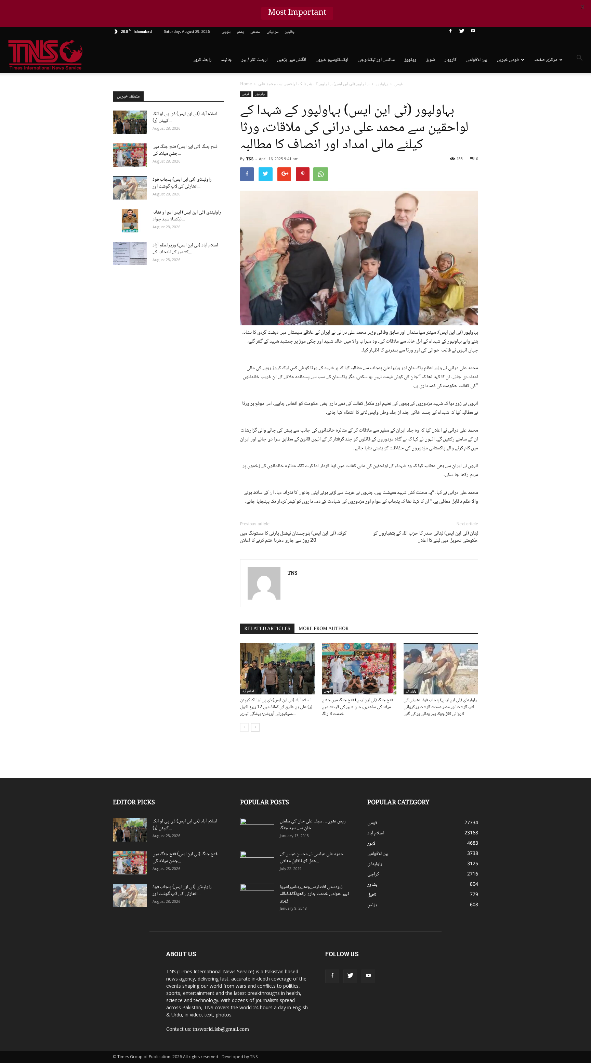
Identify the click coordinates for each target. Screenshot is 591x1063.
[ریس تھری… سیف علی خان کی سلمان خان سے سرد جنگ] (257, 830)
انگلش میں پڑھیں (291, 60)
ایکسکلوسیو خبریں (332, 60)
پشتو (240, 32)
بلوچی (226, 32)
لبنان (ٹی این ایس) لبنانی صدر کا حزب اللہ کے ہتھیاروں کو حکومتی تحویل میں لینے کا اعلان (425, 537)
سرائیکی (272, 32)
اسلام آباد (248, 691)
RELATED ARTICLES (267, 629)
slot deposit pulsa (474, 973)
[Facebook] (450, 32)
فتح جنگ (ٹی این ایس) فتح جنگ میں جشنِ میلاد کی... (185, 150)
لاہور (371, 844)
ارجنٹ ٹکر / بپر (254, 60)
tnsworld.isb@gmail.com (221, 1030)
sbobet (448, 951)
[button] (579, 59)
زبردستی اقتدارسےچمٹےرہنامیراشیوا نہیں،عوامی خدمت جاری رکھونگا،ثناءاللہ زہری (314, 894)
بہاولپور (260, 94)
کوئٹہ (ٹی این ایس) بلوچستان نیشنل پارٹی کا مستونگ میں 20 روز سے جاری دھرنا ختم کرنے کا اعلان (293, 537)
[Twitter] (462, 32)
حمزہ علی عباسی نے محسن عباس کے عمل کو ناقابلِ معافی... (311, 857)
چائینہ (226, 60)
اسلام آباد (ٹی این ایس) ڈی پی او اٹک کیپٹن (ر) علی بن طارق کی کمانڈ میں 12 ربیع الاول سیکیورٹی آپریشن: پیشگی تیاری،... (276, 707)
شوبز (430, 60)
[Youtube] (473, 32)
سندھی (255, 32)
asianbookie (452, 959)
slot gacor (477, 966)
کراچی (373, 874)
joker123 (450, 973)
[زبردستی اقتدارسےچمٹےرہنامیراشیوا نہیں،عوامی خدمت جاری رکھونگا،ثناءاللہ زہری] (257, 896)
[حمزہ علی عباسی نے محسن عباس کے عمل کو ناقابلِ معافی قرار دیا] (257, 863)
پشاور (372, 885)
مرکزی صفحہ (545, 60)
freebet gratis (462, 980)
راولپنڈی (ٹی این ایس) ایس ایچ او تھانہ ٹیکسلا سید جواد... (187, 215)
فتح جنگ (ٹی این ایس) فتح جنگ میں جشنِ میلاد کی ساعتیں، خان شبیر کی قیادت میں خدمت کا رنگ (357, 707)
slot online (474, 959)
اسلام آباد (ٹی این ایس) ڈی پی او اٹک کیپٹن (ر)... (185, 117)
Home (246, 84)
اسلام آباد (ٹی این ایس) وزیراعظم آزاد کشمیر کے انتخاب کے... (185, 248)
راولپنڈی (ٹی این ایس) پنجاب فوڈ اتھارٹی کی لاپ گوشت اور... (182, 183)
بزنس (372, 905)
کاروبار (451, 60)
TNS (249, 159)
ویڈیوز (410, 60)
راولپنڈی (411, 691)
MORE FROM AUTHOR (324, 629)
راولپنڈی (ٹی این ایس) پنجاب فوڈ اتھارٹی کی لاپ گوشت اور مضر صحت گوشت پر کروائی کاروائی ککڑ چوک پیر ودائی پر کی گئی (440, 707)
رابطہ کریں (202, 60)
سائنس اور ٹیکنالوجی (376, 60)
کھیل (371, 895)
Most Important (297, 13)
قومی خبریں (508, 60)
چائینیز (289, 32)
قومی (245, 94)
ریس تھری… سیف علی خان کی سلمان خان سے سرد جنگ (312, 824)
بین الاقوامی (476, 60)
